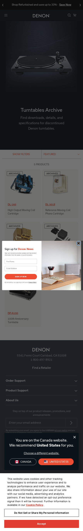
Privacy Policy (32, 282)
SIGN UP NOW (20, 276)
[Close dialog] (74, 437)
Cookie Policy (34, 504)
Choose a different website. (41, 453)
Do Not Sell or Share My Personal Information (41, 512)
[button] (56, 461)
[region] (41, 502)
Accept (41, 523)
